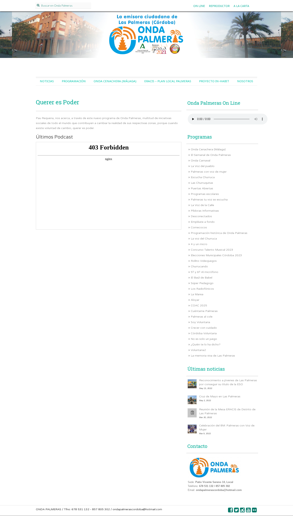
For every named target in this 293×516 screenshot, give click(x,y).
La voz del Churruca (204, 238)
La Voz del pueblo (202, 166)
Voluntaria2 (198, 350)
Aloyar (195, 300)
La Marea (197, 294)
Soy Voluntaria (200, 322)
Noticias (47, 81)
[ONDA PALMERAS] (146, 39)
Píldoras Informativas (205, 210)
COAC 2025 (199, 305)
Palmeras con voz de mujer (209, 171)
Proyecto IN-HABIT (214, 81)
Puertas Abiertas (202, 188)
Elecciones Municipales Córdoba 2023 (216, 255)
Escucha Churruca (203, 177)
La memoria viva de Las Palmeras (213, 355)
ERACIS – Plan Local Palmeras (167, 81)
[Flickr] (254, 511)
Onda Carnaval (200, 160)
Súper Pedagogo (202, 283)
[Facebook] (230, 511)
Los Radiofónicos (202, 288)
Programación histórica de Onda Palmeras (219, 233)
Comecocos (199, 227)
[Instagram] (242, 511)
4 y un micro (199, 244)
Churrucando (199, 266)
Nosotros (245, 81)
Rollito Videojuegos (204, 261)
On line (199, 6)
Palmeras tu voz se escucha (209, 199)
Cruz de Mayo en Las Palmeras (219, 396)
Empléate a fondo (203, 222)
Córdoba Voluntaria (204, 333)
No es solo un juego (204, 339)
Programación (74, 81)
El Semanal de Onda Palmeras (211, 155)
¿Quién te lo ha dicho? (205, 344)
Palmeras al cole (201, 316)
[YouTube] (248, 511)
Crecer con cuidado (204, 327)
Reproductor (219, 6)
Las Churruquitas (202, 183)
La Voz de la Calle (202, 205)
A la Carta (241, 6)
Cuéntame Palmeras (204, 311)
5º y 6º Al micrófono (204, 272)
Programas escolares (205, 194)
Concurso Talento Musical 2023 (212, 249)
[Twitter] (236, 511)
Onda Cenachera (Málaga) (115, 81)
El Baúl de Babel (201, 277)
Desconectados (201, 216)
